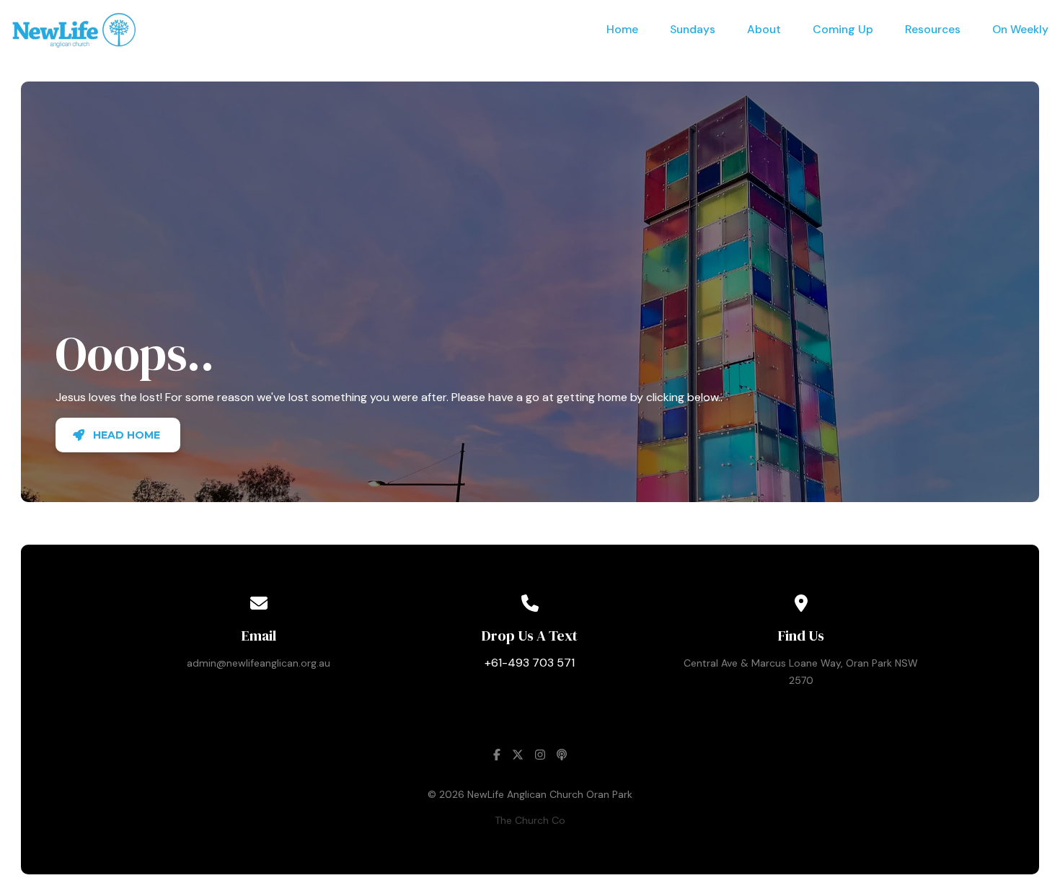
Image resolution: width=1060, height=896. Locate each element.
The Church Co (530, 820)
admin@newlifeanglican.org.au (258, 662)
